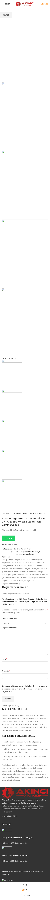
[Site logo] (25, 4)
